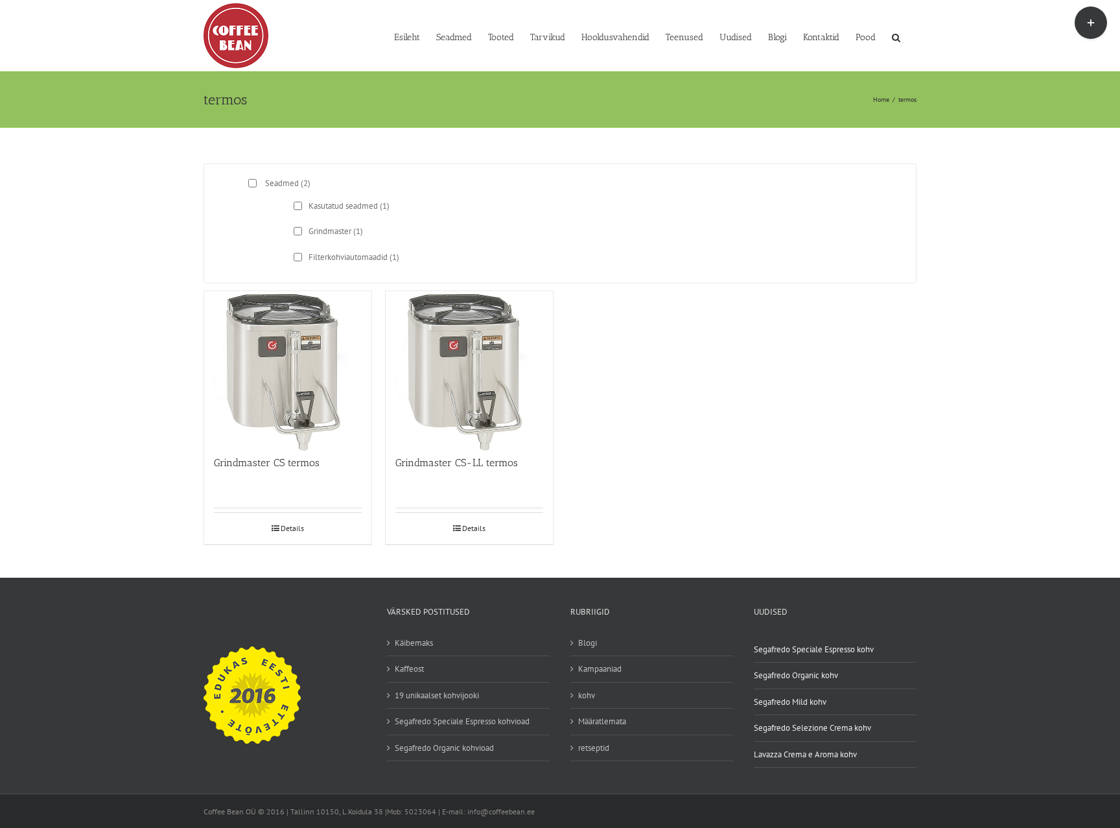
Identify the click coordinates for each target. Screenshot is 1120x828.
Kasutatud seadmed (349, 205)
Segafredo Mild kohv (790, 701)
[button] (896, 36)
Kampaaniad (600, 668)
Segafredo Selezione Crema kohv (812, 727)
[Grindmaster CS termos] (287, 367)
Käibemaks (414, 642)
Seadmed (287, 183)
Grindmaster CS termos (267, 462)
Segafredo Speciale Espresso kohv (814, 649)
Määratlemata (602, 721)
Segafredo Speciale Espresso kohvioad (462, 721)
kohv (586, 695)
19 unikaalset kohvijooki (437, 695)
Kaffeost (409, 668)
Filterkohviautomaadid (354, 257)
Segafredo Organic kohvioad (444, 747)
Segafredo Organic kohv (796, 675)
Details (292, 528)
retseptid (593, 747)
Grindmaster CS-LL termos (456, 462)
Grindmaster (336, 231)
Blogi (587, 642)
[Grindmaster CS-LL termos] (469, 367)
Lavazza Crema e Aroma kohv (805, 754)
